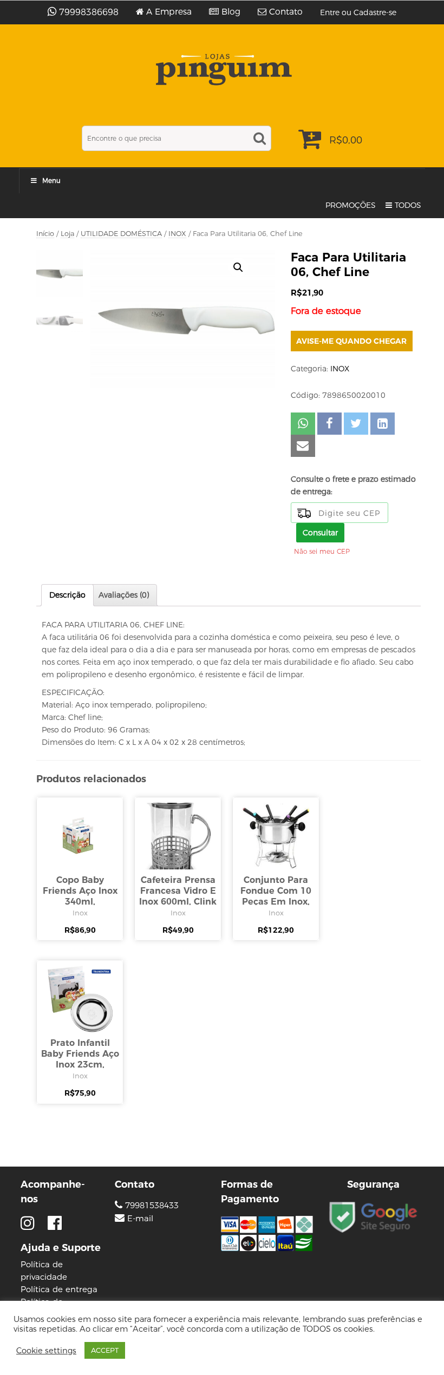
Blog (230, 12)
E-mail (140, 1218)
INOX (177, 234)
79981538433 (150, 1205)
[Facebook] (55, 1223)
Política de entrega (59, 1289)
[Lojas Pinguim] (222, 69)
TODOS (408, 205)
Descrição (67, 595)
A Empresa (169, 12)
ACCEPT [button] (105, 1350)
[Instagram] (30, 1223)
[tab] (67, 595)
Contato (286, 12)
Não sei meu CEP (322, 551)
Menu (51, 180)
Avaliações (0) (124, 595)
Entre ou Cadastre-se (358, 12)
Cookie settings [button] (46, 1351)
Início (45, 234)
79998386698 (89, 12)
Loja (67, 234)
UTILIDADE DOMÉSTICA (121, 234)
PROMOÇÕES (350, 205)
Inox (80, 912)
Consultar (320, 533)
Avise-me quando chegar (351, 341)
